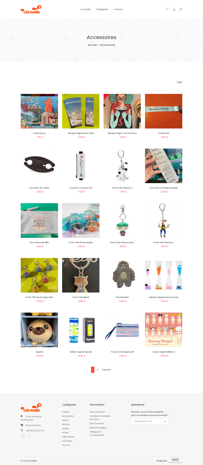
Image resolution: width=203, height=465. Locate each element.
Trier (179, 82)
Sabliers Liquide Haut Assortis (163, 297)
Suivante (106, 369)
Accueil (86, 9)
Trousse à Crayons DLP (80, 187)
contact (118, 9)
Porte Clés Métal (80, 297)
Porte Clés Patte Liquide (81, 242)
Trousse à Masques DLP (122, 351)
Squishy (39, 351)
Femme (66, 424)
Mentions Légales (98, 427)
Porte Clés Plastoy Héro (122, 242)
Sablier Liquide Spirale (81, 351)
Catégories (102, 9)
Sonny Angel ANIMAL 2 (164, 351)
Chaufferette (122, 297)
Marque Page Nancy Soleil (81, 133)
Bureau (65, 428)
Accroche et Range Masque (164, 187)
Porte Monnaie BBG (39, 242)
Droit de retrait (97, 423)
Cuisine (65, 412)
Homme (66, 445)
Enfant (65, 432)
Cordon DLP (163, 133)
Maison (65, 420)
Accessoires (68, 416)
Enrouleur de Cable (39, 187)
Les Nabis (32, 460)
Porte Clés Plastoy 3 (122, 187)
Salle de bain (68, 436)
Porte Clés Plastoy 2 (164, 242)
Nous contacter (33, 425)
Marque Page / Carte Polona (122, 133)
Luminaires (67, 441)
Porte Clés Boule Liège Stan (39, 297)
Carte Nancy (39, 133)
